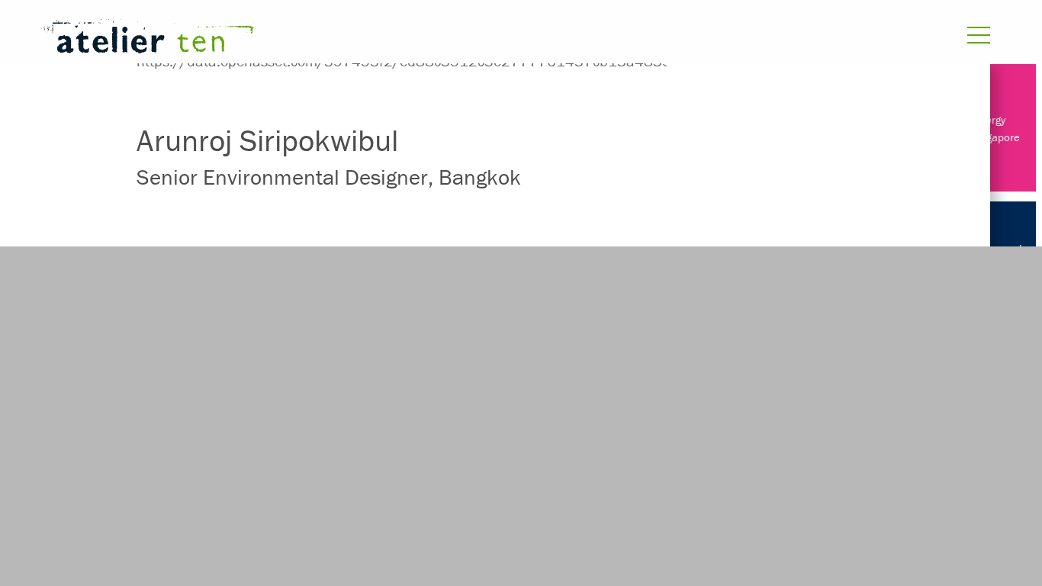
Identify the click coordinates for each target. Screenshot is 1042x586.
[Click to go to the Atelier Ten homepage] (343, 39)
